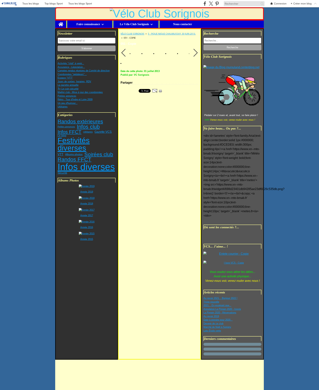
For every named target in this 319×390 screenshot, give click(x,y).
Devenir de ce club (213, 323)
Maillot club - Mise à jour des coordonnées (80, 92)
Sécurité (62, 173)
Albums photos (74, 154)
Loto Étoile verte (212, 330)
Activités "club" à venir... (71, 63)
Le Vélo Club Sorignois (134, 24)
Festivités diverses (74, 144)
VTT (60, 154)
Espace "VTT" (65, 77)
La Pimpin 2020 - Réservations (219, 312)
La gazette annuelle (68, 85)
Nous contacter (182, 24)
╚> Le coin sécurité (68, 88)
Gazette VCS (103, 131)
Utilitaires (63, 106)
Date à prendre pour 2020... (218, 319)
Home (60, 22)
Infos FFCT (69, 132)
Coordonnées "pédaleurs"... (72, 74)
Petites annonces (67, 96)
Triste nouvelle (211, 301)
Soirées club (98, 154)
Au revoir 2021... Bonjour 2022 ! (220, 298)
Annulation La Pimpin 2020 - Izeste (222, 309)
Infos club (88, 127)
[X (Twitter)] (211, 3)
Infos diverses (86, 167)
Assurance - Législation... (71, 67)
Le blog (62, 135)
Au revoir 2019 (211, 316)
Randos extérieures (80, 121)
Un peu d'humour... (68, 103)
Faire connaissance (88, 24)
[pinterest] (217, 3)
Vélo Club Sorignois (132, 33)
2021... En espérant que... (217, 305)
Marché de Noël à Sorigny (217, 327)
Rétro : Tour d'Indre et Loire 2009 (75, 99)
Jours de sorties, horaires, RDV (74, 81)
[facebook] (205, 3)
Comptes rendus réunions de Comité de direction (84, 70)
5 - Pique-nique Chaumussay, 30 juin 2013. (172, 33)
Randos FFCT (74, 159)
